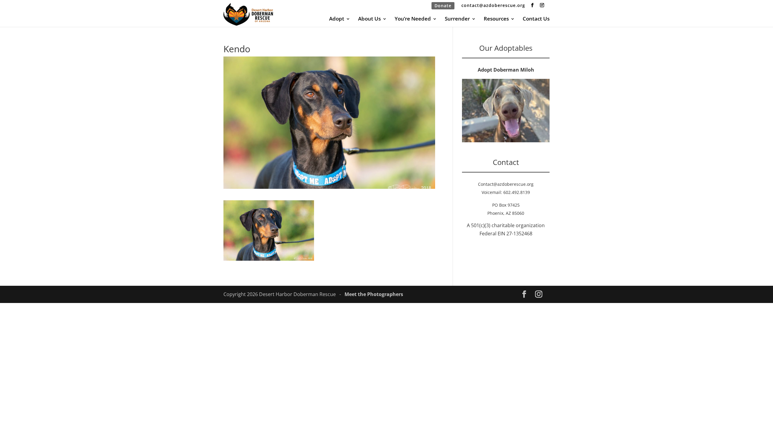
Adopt (336, 19)
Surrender (457, 19)
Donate (443, 5)
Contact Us (536, 19)
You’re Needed (413, 19)
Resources (496, 19)
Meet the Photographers (374, 294)
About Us (369, 19)
